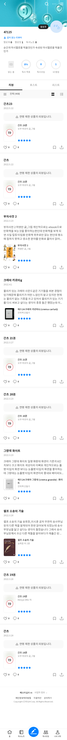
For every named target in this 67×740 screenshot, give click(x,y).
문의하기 (48, 698)
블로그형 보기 (53, 94)
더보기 (54, 4)
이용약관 (37, 698)
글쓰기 (33, 732)
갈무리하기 (54, 147)
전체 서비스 (61, 4)
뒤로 (5, 4)
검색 (46, 4)
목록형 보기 (62, 94)
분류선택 (5, 94)
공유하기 (61, 147)
